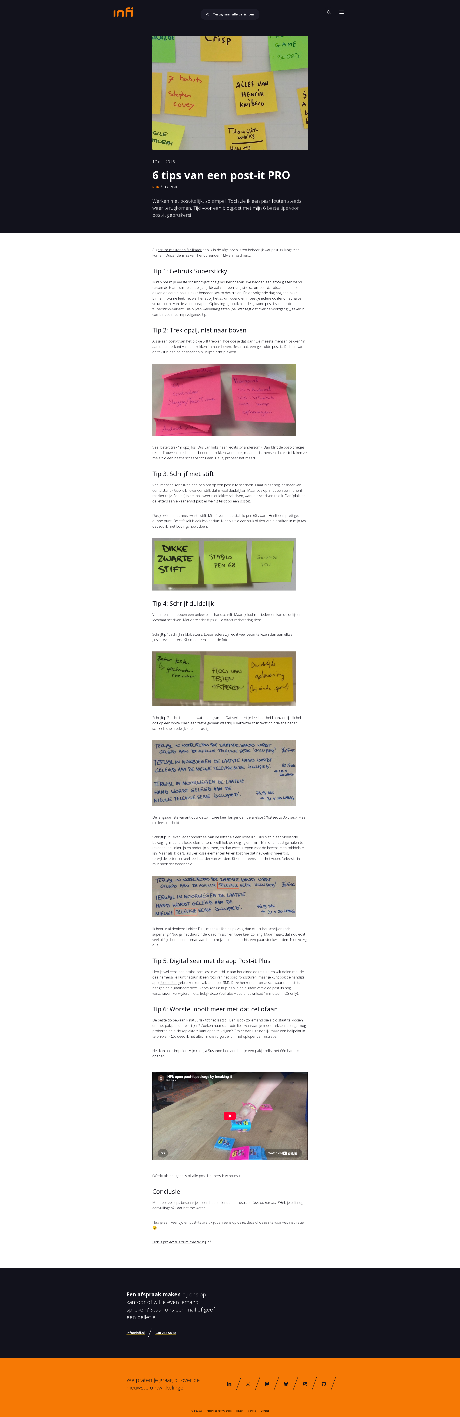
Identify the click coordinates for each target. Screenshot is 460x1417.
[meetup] (305, 1383)
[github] (323, 1383)
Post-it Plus (168, 982)
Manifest (252, 1410)
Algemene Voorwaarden (219, 1410)
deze (241, 1222)
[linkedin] (229, 1383)
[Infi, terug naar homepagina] (123, 12)
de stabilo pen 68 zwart (248, 515)
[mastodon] (267, 1383)
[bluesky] (286, 1383)
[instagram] (248, 1383)
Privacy (239, 1410)
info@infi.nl (135, 1333)
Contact (265, 1410)
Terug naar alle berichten (233, 14)
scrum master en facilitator (180, 249)
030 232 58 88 (165, 1333)
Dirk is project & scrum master (177, 1242)
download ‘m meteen (264, 993)
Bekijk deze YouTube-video (221, 993)
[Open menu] (341, 12)
